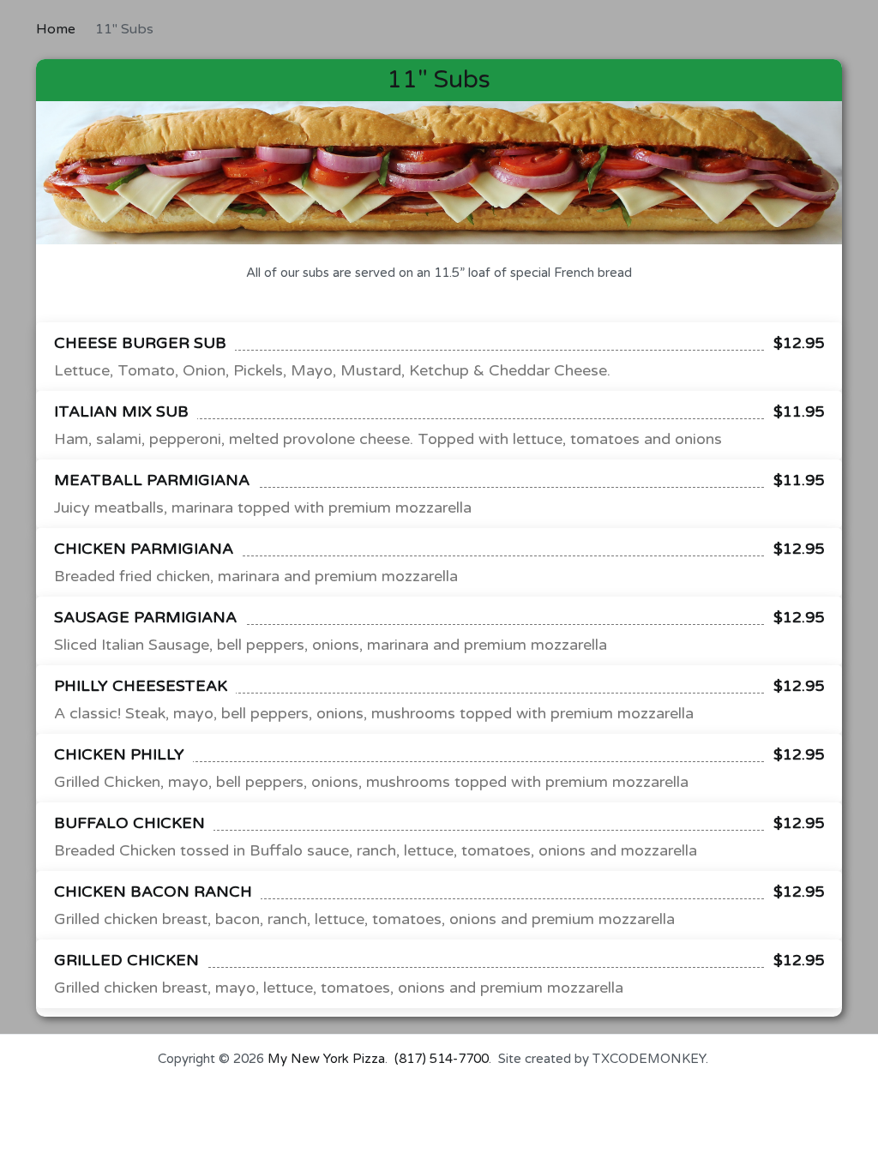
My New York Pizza (326, 1058)
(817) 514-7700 (441, 1058)
